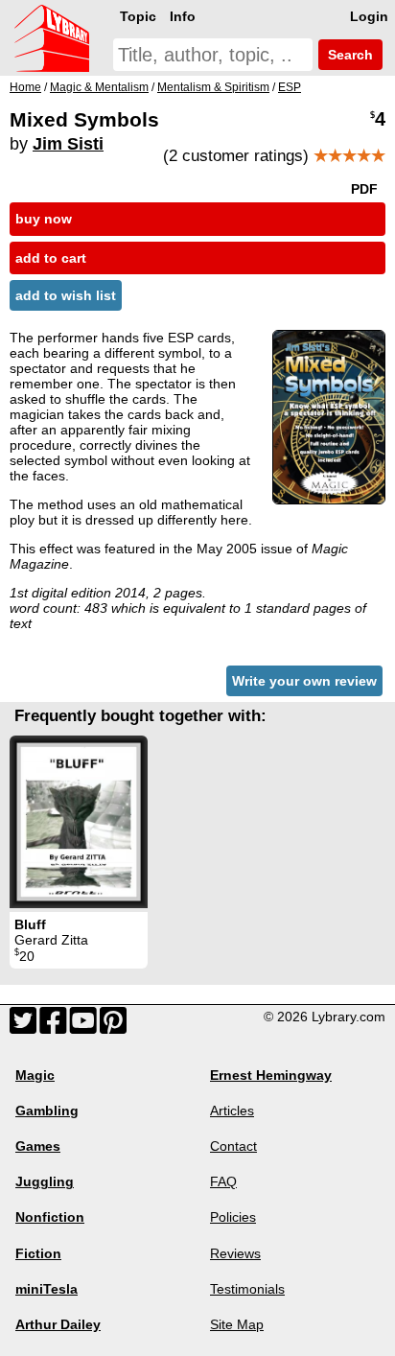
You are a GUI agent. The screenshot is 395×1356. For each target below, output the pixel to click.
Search (348, 54)
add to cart (50, 258)
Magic (35, 1075)
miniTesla (46, 1289)
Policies (233, 1217)
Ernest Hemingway (271, 1075)
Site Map (237, 1324)
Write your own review (304, 681)
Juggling (44, 1181)
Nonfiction (49, 1217)
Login (369, 16)
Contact (233, 1146)
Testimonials (247, 1289)
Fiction (38, 1253)
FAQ (223, 1181)
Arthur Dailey (58, 1324)
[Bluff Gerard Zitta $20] (79, 822)
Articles (232, 1110)
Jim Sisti (68, 143)
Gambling (47, 1110)
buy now (43, 218)
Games (37, 1146)
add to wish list (65, 295)
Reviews (235, 1253)
